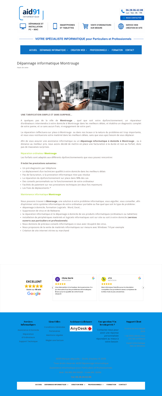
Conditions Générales (54, 327)
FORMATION (117, 50)
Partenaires (54, 331)
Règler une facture (54, 340)
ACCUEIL (33, 50)
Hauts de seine (22, 67)
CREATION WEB (78, 50)
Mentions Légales (54, 335)
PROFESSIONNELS (98, 50)
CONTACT (129, 50)
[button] (143, 287)
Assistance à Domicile (28, 330)
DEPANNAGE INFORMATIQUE (53, 50)
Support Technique (28, 341)
